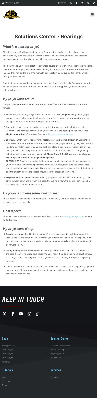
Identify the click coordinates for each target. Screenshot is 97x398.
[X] (71, 3)
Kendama (6, 362)
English (63, 3)
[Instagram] (88, 3)
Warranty (54, 377)
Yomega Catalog (8, 346)
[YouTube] (82, 3)
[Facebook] (77, 3)
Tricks (4, 385)
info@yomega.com (74, 216)
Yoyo (4, 377)
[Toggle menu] (92, 14)
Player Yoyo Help (57, 354)
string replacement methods (59, 134)
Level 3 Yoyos (7, 358)
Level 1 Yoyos (7, 350)
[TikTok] (94, 3)
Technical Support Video (60, 346)
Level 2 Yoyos (7, 354)
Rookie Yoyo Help (57, 350)
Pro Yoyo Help (56, 358)
